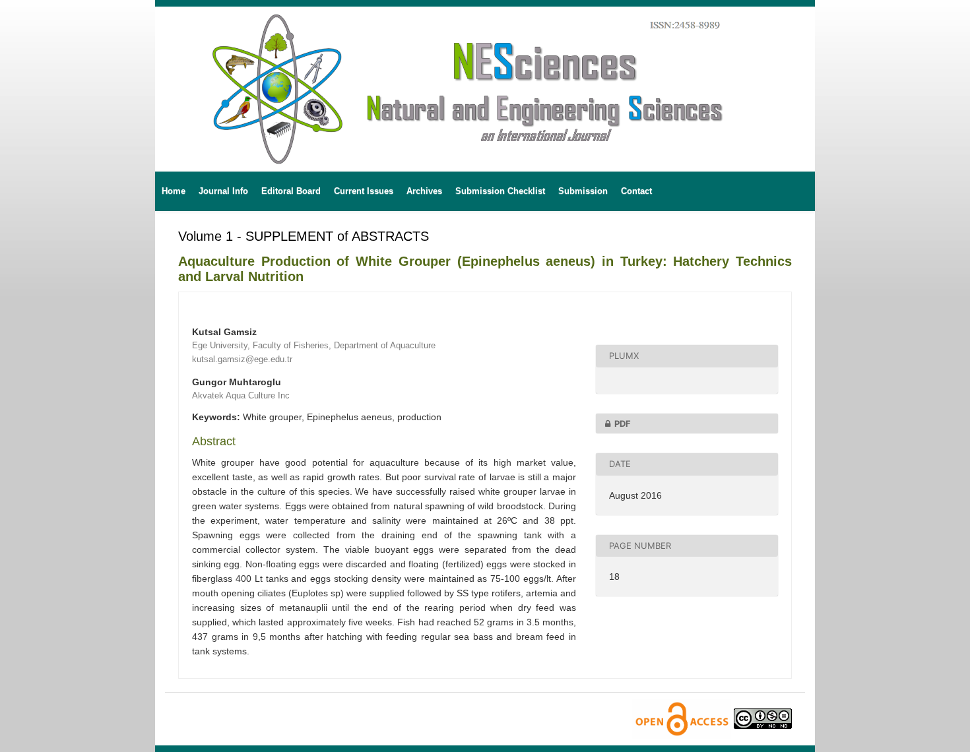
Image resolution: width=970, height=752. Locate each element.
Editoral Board (291, 191)
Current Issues (363, 191)
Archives (424, 191)
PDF (622, 423)
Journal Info (223, 191)
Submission (583, 191)
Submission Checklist (500, 191)
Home (173, 191)
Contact (636, 191)
